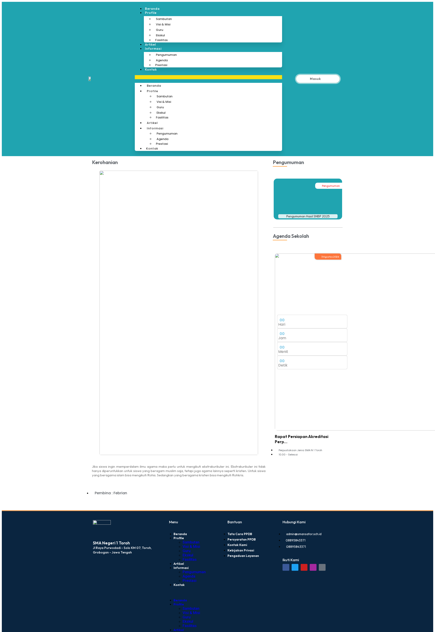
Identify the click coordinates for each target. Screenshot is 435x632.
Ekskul (160, 35)
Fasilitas (161, 40)
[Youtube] (304, 567)
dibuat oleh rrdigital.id (95, 513)
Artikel (150, 44)
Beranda (152, 9)
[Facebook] (286, 567)
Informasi (153, 49)
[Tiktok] (322, 567)
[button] (208, 77)
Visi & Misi (163, 24)
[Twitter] (295, 567)
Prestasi (161, 65)
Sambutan (164, 19)
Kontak (151, 69)
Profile (151, 13)
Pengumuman (166, 55)
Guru (159, 30)
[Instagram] (313, 567)
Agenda (162, 60)
